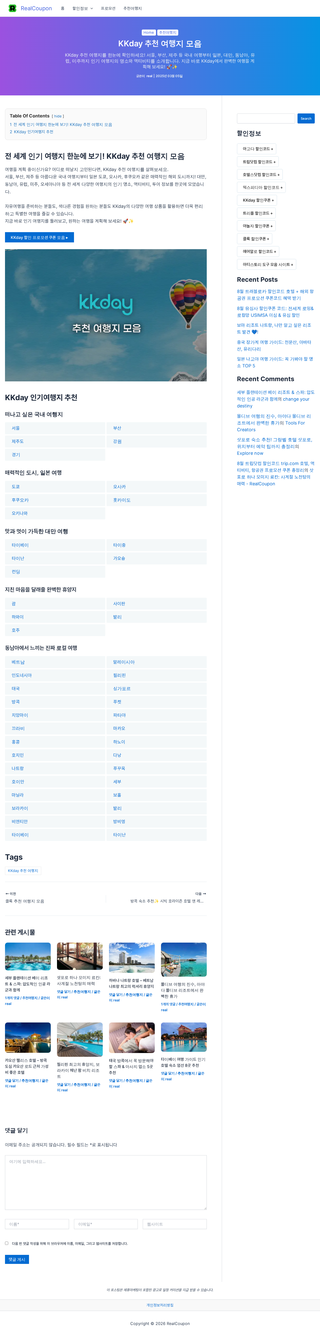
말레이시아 (124, 662)
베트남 (18, 662)
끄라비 (18, 728)
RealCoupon (36, 8)
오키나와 (20, 513)
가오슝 (119, 558)
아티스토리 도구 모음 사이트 (266, 264)
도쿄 (16, 486)
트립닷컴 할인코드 (257, 161)
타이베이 (20, 545)
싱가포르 (122, 688)
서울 (16, 428)
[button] (90, 8)
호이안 (18, 781)
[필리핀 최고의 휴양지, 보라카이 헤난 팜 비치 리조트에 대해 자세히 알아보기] (80, 1039)
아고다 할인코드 (256, 148)
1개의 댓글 (12, 998)
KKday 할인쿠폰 (257, 200)
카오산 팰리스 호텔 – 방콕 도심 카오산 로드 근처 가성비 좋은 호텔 (26, 1066)
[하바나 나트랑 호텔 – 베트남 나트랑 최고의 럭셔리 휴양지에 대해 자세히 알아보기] (132, 957)
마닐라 (18, 795)
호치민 (18, 755)
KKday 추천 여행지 (23, 870)
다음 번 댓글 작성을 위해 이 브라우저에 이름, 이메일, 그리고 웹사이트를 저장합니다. (70, 1243)
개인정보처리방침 (160, 1305)
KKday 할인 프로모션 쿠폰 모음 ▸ (39, 237)
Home (149, 32)
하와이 (18, 617)
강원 (117, 441)
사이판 (119, 603)
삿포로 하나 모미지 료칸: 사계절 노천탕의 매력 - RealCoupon (275, 477)
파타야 (119, 715)
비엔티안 (20, 821)
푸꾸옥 (119, 768)
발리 (117, 617)
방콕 (16, 701)
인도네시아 (22, 675)
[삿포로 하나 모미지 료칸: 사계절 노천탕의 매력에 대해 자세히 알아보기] (80, 955)
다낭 (117, 755)
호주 (16, 630)
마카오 (119, 728)
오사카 (119, 486)
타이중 (119, 545)
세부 (117, 781)
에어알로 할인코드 (258, 251)
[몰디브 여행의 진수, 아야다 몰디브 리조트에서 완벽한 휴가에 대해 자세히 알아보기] (184, 959)
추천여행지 (133, 8)
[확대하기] (200, 255)
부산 (117, 428)
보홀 (117, 795)
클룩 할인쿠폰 (254, 238)
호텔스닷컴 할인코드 (259, 174)
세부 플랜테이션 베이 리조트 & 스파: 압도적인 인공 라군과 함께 (27, 983)
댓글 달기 (64, 991)
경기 (16, 454)
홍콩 (16, 742)
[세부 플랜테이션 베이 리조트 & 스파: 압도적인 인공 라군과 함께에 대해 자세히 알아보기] (28, 956)
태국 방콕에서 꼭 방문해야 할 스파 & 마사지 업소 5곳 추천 (131, 1066)
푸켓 (117, 701)
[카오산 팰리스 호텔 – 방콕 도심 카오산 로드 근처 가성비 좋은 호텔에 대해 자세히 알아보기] (28, 1037)
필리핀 (119, 675)
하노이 (119, 742)
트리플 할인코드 (256, 213)
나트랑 (18, 768)
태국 (16, 688)
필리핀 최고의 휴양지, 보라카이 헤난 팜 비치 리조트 (78, 1070)
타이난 (18, 558)
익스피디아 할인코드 (261, 187)
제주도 (18, 441)
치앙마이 (20, 715)
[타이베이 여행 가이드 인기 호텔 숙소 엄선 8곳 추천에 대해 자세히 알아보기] (184, 1036)
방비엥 (119, 821)
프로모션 (108, 8)
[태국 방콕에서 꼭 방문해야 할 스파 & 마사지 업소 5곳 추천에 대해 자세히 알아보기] (132, 1037)
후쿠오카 (20, 500)
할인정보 (80, 8)
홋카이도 (122, 500)
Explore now (250, 453)
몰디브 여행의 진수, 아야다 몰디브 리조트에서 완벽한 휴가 (183, 990)
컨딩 (16, 571)
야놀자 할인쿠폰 (256, 225)
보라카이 (20, 808)
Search (306, 118)
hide (58, 116)
